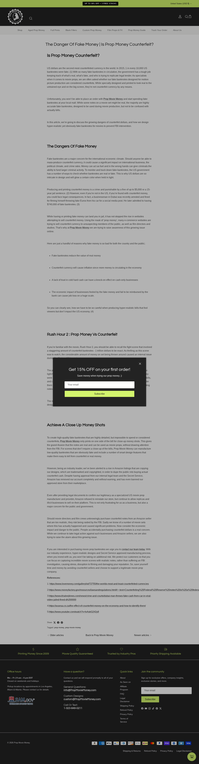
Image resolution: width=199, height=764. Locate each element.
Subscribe (99, 394)
